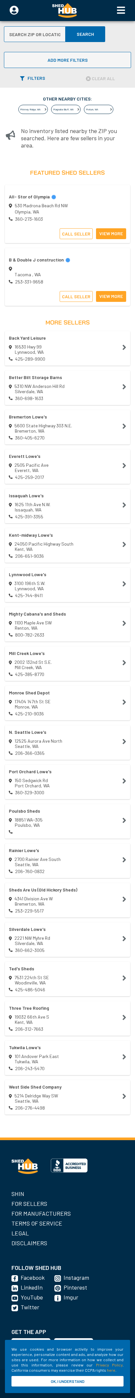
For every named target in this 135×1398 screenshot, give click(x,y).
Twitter (30, 1307)
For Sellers (29, 1203)
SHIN (17, 1193)
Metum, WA (92, 109)
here (111, 1370)
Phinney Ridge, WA (30, 109)
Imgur (71, 1297)
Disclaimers (29, 1243)
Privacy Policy (109, 1365)
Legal (20, 1233)
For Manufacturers (41, 1213)
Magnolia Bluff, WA (63, 109)
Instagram (76, 1277)
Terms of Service (36, 1223)
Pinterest (75, 1287)
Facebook (33, 1277)
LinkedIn (32, 1287)
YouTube (32, 1297)
